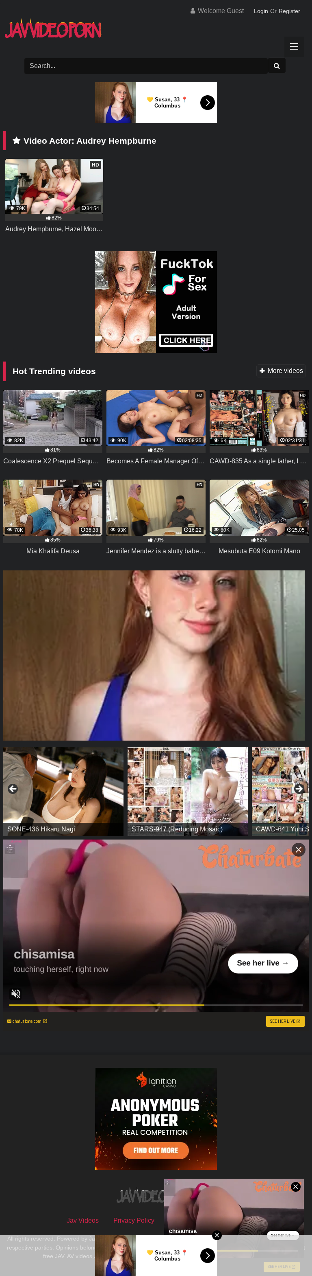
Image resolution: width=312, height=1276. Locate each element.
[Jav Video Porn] (156, 31)
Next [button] (298, 789)
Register (289, 11)
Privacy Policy (133, 1220)
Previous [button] (13, 789)
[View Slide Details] (63, 791)
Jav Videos (83, 1220)
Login (261, 11)
